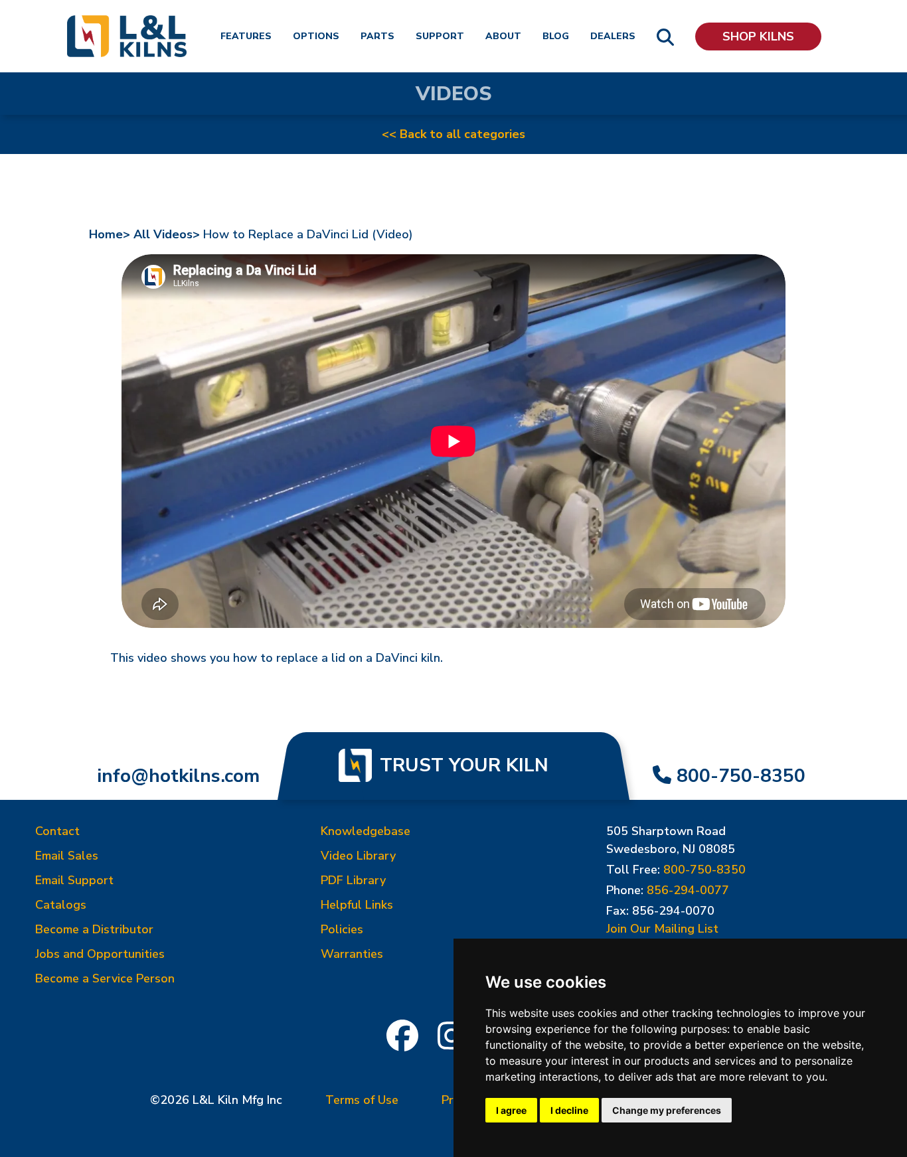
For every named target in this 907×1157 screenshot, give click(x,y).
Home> (109, 234)
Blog (555, 36)
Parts (377, 36)
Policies (342, 929)
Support (440, 36)
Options (316, 36)
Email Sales (66, 856)
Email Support (74, 880)
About (503, 36)
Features (246, 36)
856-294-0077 (688, 890)
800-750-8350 (741, 776)
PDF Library (353, 880)
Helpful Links (357, 905)
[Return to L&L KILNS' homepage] (127, 36)
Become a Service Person (105, 978)
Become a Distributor (94, 929)
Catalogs (60, 905)
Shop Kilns (758, 36)
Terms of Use (361, 1100)
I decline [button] (569, 1110)
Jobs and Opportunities (100, 954)
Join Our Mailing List (662, 929)
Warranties (352, 954)
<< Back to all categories (453, 134)
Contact (57, 831)
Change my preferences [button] (666, 1110)
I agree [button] (511, 1110)
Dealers (612, 36)
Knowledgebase (365, 831)
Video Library (358, 856)
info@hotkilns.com (178, 776)
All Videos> (166, 234)
